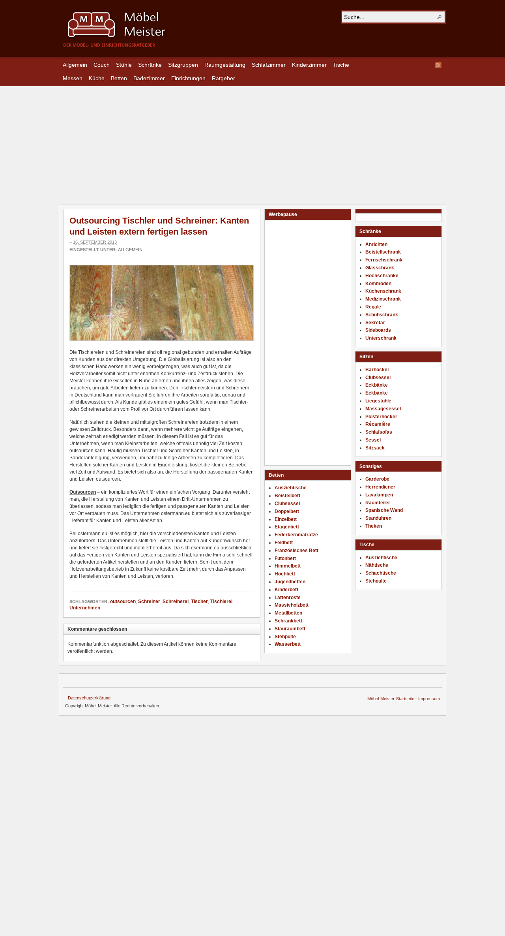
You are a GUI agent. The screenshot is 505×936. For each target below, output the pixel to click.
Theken (373, 526)
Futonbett (285, 558)
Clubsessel (378, 377)
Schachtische (380, 573)
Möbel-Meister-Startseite (390, 698)
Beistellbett (287, 495)
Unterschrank (381, 338)
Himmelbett (288, 566)
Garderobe (377, 479)
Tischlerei (221, 601)
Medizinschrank (383, 299)
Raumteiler (377, 503)
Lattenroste (288, 597)
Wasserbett (288, 644)
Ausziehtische (381, 557)
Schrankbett (288, 621)
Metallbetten (288, 613)
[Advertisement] (252, 141)
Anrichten (376, 244)
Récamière (377, 424)
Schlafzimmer (269, 65)
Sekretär (375, 322)
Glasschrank (379, 268)
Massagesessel (383, 409)
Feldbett (284, 542)
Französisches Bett (296, 550)
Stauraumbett (290, 629)
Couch (102, 65)
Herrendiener (380, 487)
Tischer (199, 601)
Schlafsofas (378, 432)
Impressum (429, 698)
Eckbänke (376, 385)
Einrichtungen (188, 78)
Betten (119, 78)
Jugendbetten (290, 582)
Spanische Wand (384, 510)
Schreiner (149, 601)
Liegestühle (378, 401)
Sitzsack (375, 448)
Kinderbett (286, 589)
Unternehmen (84, 608)
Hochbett (285, 574)
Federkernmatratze (296, 535)
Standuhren (378, 518)
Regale (373, 307)
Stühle (124, 65)
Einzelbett (286, 519)
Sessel (373, 440)
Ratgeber (223, 78)
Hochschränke (381, 275)
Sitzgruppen (183, 65)
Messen (72, 78)
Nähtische (376, 565)
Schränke (150, 65)
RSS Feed (438, 65)
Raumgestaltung (224, 65)
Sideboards (378, 330)
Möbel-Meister (122, 24)
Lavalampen (379, 495)
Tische (341, 65)
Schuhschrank (381, 315)
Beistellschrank (383, 252)
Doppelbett (287, 511)
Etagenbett (287, 527)
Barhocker (377, 369)
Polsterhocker (381, 416)
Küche (97, 78)
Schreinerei (176, 601)
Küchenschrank (383, 291)
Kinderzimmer (309, 65)
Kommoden (378, 283)
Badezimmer (149, 78)
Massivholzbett (292, 605)
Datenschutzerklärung (89, 697)
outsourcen (123, 601)
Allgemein (75, 65)
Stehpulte (376, 581)
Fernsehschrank (383, 260)
